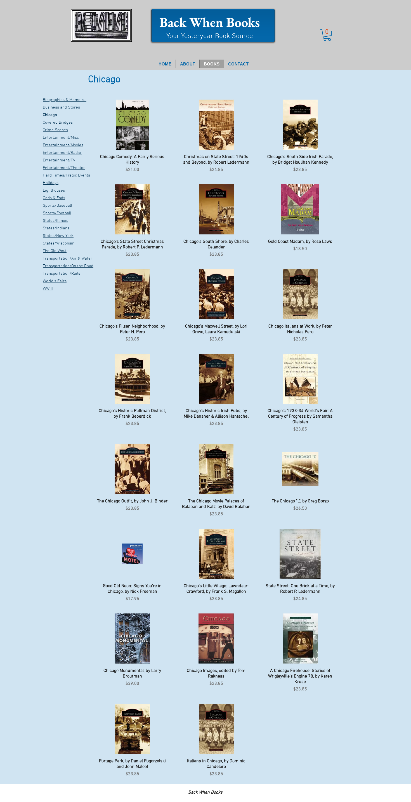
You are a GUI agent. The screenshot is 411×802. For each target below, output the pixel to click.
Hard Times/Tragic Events (66, 175)
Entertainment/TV (59, 160)
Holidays (50, 182)
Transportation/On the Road (68, 266)
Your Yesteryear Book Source (209, 36)
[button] (327, 35)
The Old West (55, 250)
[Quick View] (132, 125)
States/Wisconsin (58, 243)
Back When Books (209, 22)
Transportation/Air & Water (67, 258)
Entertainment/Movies (63, 145)
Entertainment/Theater (64, 167)
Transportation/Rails (61, 273)
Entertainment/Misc (61, 137)
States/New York (58, 235)
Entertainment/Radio (62, 152)
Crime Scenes (55, 130)
